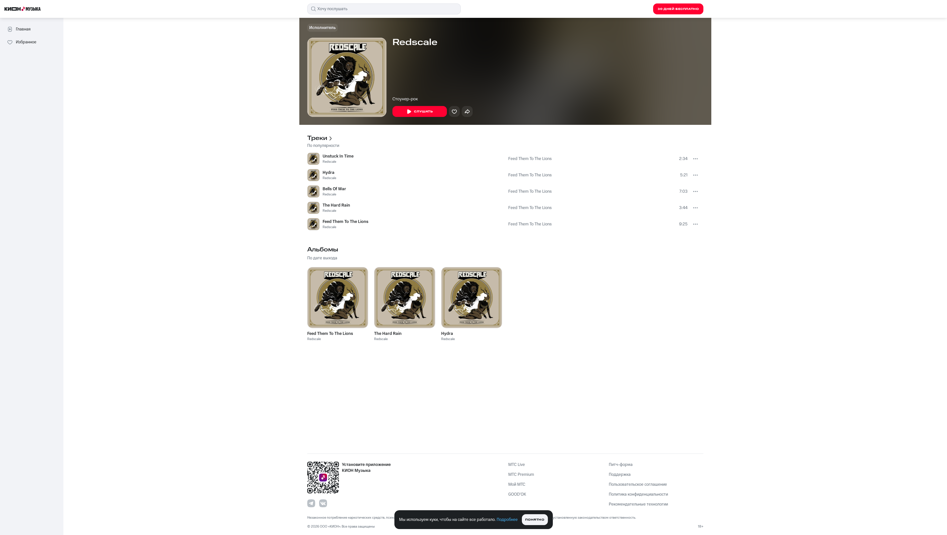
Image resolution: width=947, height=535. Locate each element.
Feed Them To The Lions (530, 159)
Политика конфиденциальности (638, 494)
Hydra (328, 173)
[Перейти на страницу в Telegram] (311, 503)
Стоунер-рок (405, 99)
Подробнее (507, 520)
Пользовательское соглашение (638, 484)
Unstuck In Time (338, 156)
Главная (23, 29)
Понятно (534, 520)
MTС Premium (521, 475)
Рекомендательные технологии (638, 504)
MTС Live (516, 465)
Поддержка (620, 475)
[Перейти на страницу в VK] (323, 503)
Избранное (26, 42)
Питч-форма (621, 465)
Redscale (329, 161)
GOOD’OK (517, 494)
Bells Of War (334, 189)
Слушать (423, 111)
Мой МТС (516, 484)
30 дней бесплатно (678, 9)
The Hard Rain (336, 205)
